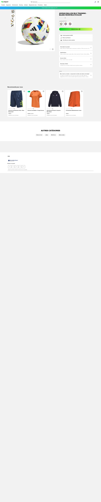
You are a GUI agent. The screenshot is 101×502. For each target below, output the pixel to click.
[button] (13, 16)
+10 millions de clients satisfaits (69, 40)
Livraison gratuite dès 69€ (68, 35)
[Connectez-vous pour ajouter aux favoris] (24, 91)
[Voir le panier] (98, 1)
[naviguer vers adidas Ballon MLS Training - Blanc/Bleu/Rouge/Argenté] (66, 24)
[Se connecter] (95, 1)
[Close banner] (99, 8)
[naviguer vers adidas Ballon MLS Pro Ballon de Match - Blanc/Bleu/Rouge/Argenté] (70, 24)
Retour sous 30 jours (66, 37)
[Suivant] (53, 49)
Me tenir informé (75, 29)
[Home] (4, 2)
